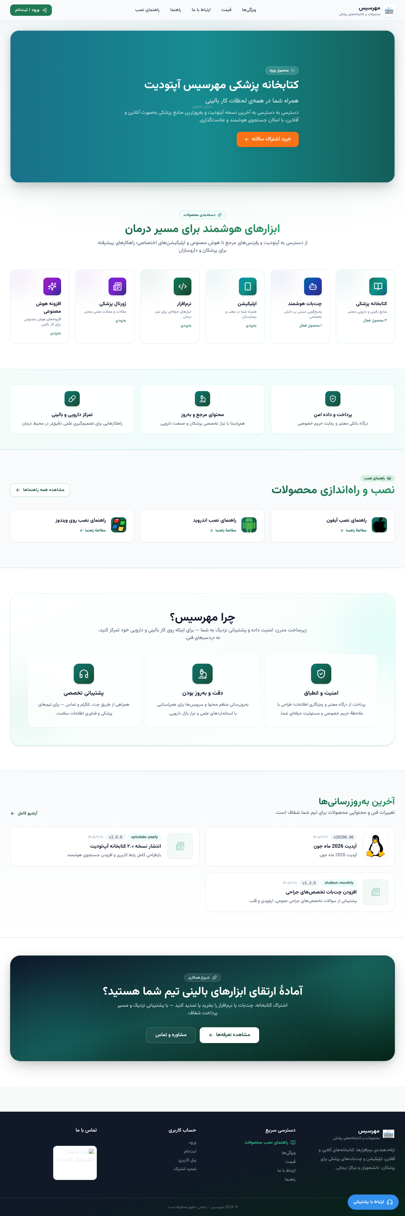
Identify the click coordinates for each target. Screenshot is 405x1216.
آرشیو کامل (27, 813)
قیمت (226, 10)
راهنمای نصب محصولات (266, 1142)
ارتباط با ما (201, 10)
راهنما (175, 10)
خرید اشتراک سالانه (271, 139)
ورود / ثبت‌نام (27, 10)
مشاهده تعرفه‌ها (233, 1035)
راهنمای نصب (147, 10)
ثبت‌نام (190, 1151)
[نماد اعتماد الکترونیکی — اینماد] (75, 1163)
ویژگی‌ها (249, 10)
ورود (192, 1142)
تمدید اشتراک (184, 1169)
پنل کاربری (187, 1160)
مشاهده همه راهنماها (44, 490)
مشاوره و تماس (171, 1035)
